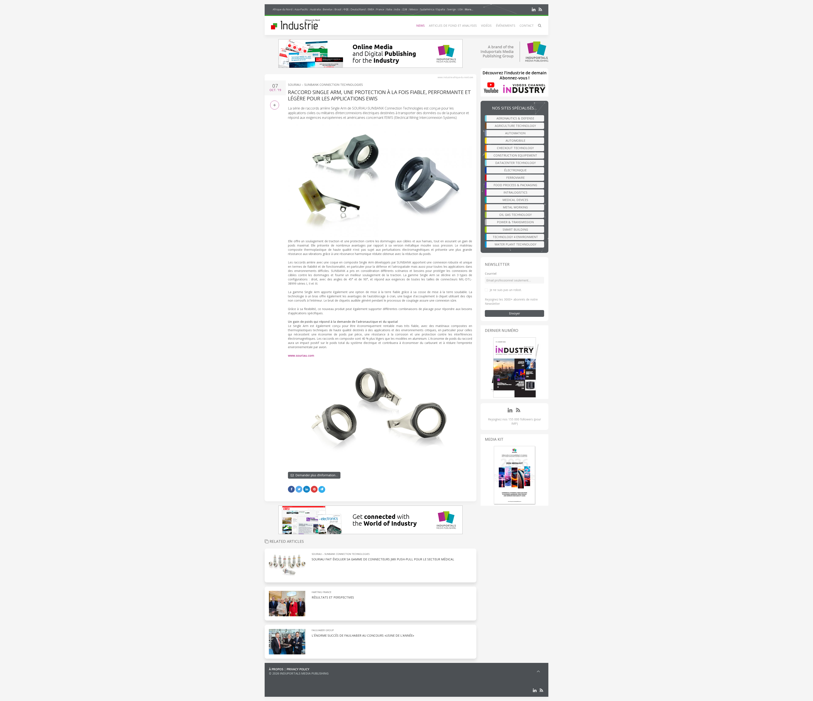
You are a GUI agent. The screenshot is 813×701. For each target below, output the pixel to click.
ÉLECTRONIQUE (515, 170)
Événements (505, 26)
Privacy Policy (298, 669)
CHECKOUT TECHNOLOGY (515, 148)
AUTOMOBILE (515, 141)
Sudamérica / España (432, 9)
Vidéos (486, 26)
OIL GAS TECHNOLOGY (515, 215)
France (380, 9)
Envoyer (514, 313)
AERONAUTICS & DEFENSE (515, 118)
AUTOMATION (515, 133)
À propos (276, 669)
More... (469, 9)
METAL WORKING (515, 207)
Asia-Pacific (301, 9)
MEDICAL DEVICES (515, 200)
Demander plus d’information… (316, 475)
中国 (345, 9)
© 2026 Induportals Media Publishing (299, 673)
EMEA (371, 9)
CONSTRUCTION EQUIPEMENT (515, 155)
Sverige (451, 9)
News (420, 26)
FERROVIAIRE (515, 178)
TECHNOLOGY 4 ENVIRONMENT (515, 237)
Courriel (490, 274)
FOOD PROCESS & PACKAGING (515, 185)
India (397, 9)
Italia (389, 9)
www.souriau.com (301, 355)
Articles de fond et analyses (453, 26)
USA (460, 9)
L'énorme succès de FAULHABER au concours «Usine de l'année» (363, 635)
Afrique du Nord (282, 9)
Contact (527, 26)
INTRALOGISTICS (515, 192)
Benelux (327, 9)
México (413, 9)
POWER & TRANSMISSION (515, 222)
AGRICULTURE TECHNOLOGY (515, 126)
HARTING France (321, 592)
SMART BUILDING (515, 229)
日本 (404, 9)
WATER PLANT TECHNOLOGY (515, 244)
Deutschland (358, 9)
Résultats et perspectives (333, 597)
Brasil (338, 9)
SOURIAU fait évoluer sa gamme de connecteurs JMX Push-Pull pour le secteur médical (383, 559)
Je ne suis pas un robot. (506, 290)
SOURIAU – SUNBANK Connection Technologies (325, 85)
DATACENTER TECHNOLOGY (515, 163)
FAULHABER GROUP (323, 630)
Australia (315, 9)
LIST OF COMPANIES (283, 678)
